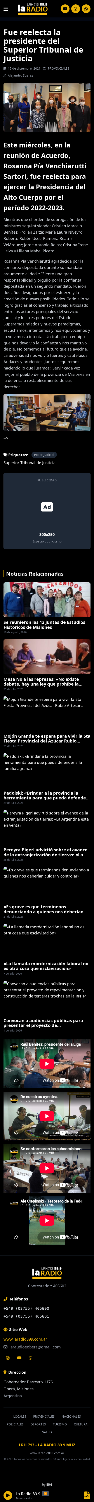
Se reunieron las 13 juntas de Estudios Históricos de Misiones (44, 624)
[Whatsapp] (30, 1357)
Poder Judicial (44, 455)
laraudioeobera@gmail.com (34, 1347)
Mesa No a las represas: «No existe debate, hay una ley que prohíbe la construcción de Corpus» (41, 684)
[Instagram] (65, 8)
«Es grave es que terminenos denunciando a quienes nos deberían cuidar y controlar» (43, 911)
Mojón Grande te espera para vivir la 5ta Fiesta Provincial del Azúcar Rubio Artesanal (47, 741)
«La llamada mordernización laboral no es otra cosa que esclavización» (45, 966)
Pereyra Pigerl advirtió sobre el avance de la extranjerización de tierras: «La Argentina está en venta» (45, 854)
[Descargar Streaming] (87, 1495)
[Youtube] (19, 1357)
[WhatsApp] (86, 8)
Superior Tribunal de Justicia (29, 462)
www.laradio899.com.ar (25, 1339)
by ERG (47, 1484)
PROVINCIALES (58, 68)
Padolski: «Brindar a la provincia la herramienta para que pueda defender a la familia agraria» (45, 798)
